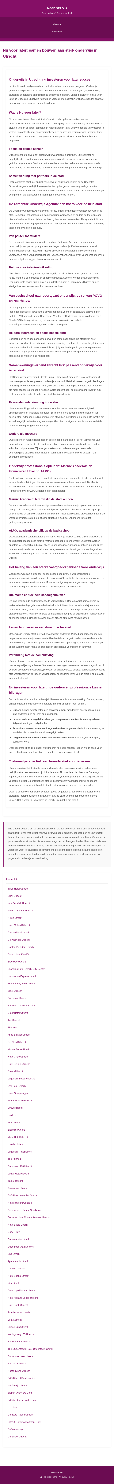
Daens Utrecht (15, 1071)
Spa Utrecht (14, 1254)
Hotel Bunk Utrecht (18, 1305)
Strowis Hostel (15, 1108)
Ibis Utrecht (14, 1020)
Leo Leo (12, 1115)
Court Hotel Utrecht (18, 1013)
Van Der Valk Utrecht (19, 903)
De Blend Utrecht (17, 1042)
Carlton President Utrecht (21, 947)
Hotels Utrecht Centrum (20, 1203)
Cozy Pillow (14, 1232)
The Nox (12, 1027)
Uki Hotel (13, 1407)
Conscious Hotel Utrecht (20, 1356)
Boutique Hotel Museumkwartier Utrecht (29, 1217)
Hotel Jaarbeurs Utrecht (20, 910)
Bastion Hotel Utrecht (19, 932)
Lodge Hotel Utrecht (18, 1173)
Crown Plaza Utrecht (19, 940)
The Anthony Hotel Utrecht (21, 983)
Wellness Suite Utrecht (20, 1100)
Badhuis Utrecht (16, 1130)
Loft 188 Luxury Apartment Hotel (24, 1422)
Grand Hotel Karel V (18, 954)
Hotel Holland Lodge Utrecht (23, 1298)
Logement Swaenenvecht (21, 1078)
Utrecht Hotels (15, 1144)
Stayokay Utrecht (17, 961)
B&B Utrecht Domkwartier (21, 1378)
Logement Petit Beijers (20, 1151)
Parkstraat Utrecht (17, 1363)
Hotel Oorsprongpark (19, 1093)
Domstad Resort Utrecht (20, 1414)
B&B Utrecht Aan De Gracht (22, 1195)
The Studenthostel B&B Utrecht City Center (30, 1349)
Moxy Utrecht (15, 991)
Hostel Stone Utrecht (19, 1371)
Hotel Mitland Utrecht (19, 925)
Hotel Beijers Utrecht (19, 1064)
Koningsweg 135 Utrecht (21, 1334)
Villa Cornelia (15, 1320)
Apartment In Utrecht (18, 1261)
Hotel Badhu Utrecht (18, 1276)
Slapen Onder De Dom (20, 1392)
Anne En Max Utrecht (19, 1034)
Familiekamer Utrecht (19, 1312)
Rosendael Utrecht (17, 1188)
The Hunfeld (14, 1159)
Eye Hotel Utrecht (17, 1086)
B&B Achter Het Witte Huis (22, 1400)
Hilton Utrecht (15, 918)
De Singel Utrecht (17, 1436)
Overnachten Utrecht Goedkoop (24, 1210)
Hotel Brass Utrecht (18, 1225)
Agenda (57, 24)
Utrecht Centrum (16, 1268)
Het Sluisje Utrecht (17, 1385)
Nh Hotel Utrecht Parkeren (21, 1005)
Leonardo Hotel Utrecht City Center (26, 969)
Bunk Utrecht (14, 896)
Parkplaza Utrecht (17, 998)
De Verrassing (15, 1429)
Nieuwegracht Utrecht (19, 1341)
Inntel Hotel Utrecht (18, 888)
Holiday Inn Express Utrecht (22, 976)
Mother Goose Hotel (18, 1049)
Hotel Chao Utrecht (18, 1056)
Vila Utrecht (14, 1283)
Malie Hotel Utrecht (18, 1137)
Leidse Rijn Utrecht (18, 1327)
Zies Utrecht (14, 1122)
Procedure (57, 31)
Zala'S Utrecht (15, 1181)
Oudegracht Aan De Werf (21, 1246)
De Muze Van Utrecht (19, 1239)
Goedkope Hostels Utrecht (21, 1290)
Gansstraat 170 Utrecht (20, 1166)
